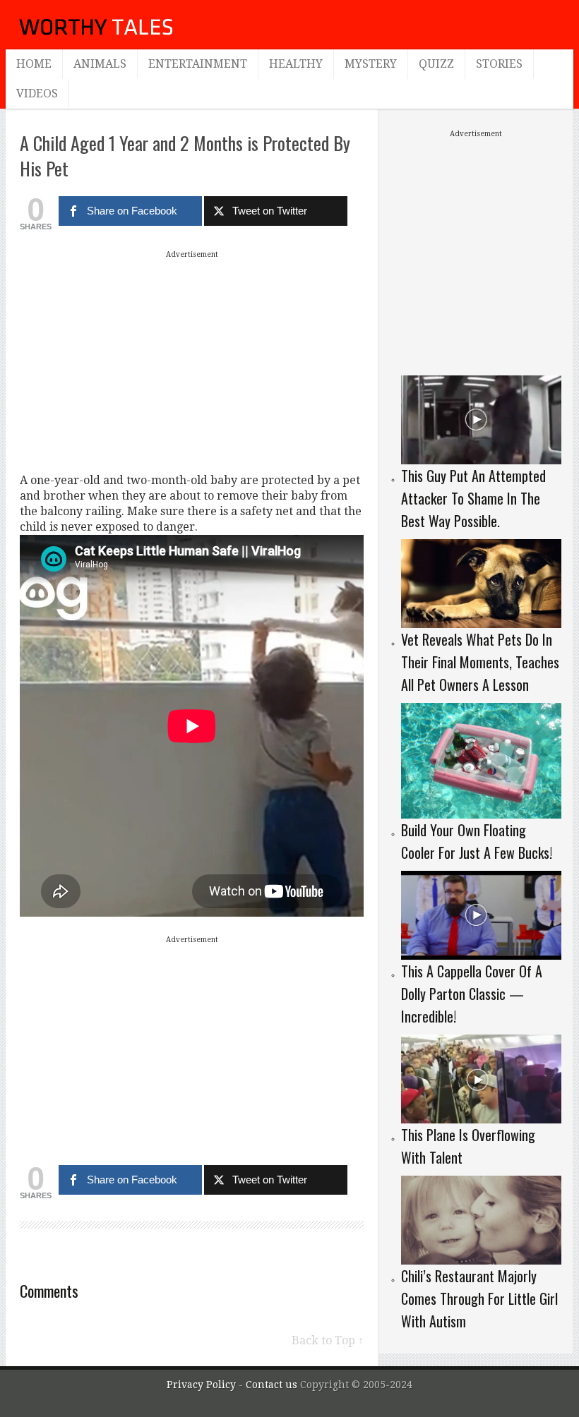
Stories (499, 64)
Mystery (371, 64)
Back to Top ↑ (328, 1340)
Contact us (273, 1384)
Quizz (436, 64)
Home (34, 64)
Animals (99, 64)
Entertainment (197, 64)
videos (37, 93)
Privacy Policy (201, 1384)
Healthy (296, 64)
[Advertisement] (192, 361)
